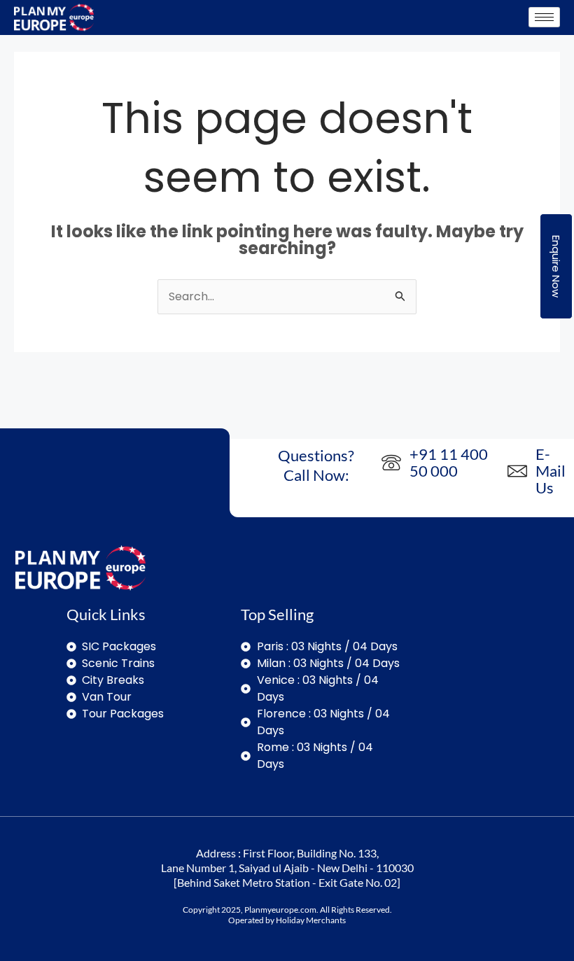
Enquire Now (556, 266)
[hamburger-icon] (544, 17)
